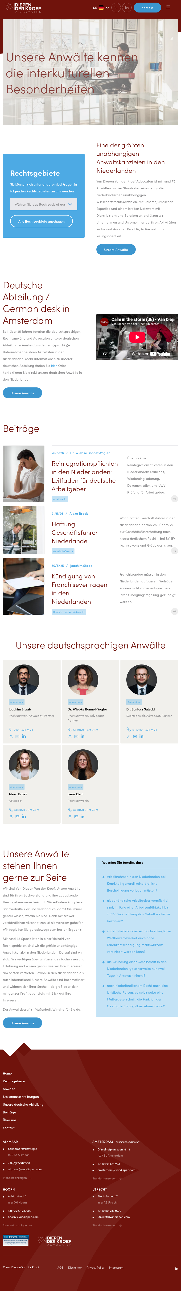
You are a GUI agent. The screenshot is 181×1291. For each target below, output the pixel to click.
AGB (60, 1267)
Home (7, 1073)
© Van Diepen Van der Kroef (21, 1267)
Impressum (116, 1267)
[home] (23, 8)
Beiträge (9, 1112)
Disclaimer (75, 1267)
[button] (168, 7)
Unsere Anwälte (116, 249)
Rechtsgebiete (14, 1081)
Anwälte (9, 1088)
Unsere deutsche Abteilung (23, 1104)
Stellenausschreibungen (21, 1096)
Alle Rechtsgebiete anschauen (41, 221)
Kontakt (147, 7)
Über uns (9, 1119)
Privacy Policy (95, 1267)
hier (54, 365)
